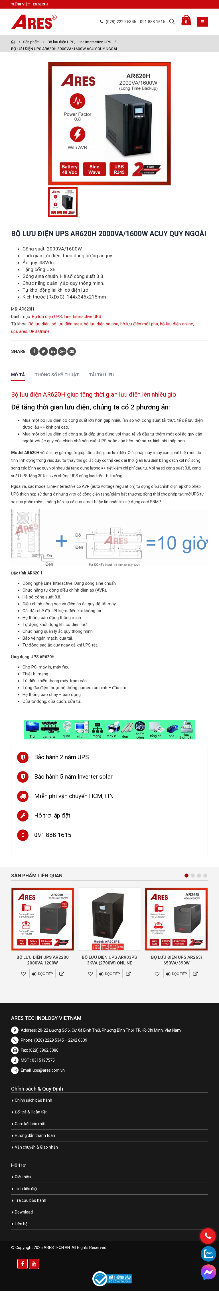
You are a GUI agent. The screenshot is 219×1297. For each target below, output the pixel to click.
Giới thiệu (23, 1177)
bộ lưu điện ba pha (101, 324)
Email (71, 351)
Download (24, 1212)
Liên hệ (21, 1224)
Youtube (34, 1264)
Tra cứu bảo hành (30, 1200)
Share (18, 351)
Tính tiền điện (26, 1188)
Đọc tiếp (45, 974)
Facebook (34, 351)
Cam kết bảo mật (30, 1123)
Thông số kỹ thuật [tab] (57, 374)
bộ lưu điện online (176, 324)
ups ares (19, 331)
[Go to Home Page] (13, 41)
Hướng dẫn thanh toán (35, 1135)
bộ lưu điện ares (67, 324)
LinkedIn (53, 351)
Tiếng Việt (20, 4)
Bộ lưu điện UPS (47, 316)
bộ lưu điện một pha (139, 324)
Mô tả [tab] (18, 374)
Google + (62, 351)
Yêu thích (23, 973)
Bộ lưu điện (39, 324)
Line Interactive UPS (82, 316)
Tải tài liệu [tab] (101, 374)
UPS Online (39, 331)
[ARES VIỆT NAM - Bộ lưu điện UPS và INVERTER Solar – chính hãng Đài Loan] (34, 22)
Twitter (43, 351)
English (40, 4)
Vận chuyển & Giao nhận (36, 1147)
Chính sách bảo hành (33, 1100)
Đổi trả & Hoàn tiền (31, 1112)
